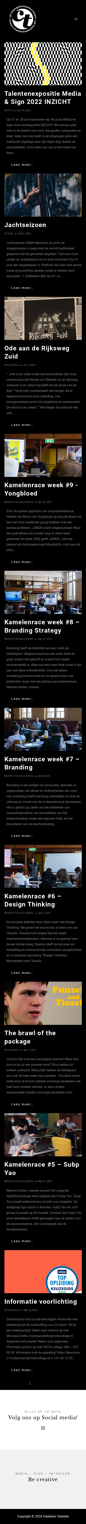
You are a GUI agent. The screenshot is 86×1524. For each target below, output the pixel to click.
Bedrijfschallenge (18, 502)
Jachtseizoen (25, 225)
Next (72, 1383)
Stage (8, 233)
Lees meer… (22, 165)
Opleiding (11, 365)
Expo (8, 110)
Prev (14, 1383)
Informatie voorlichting (40, 1301)
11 (59, 1383)
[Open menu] (76, 19)
